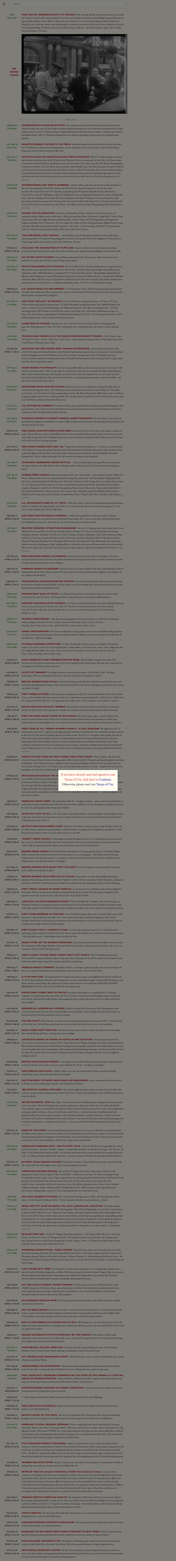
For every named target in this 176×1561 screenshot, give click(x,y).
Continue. (105, 779)
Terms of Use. (105, 784)
